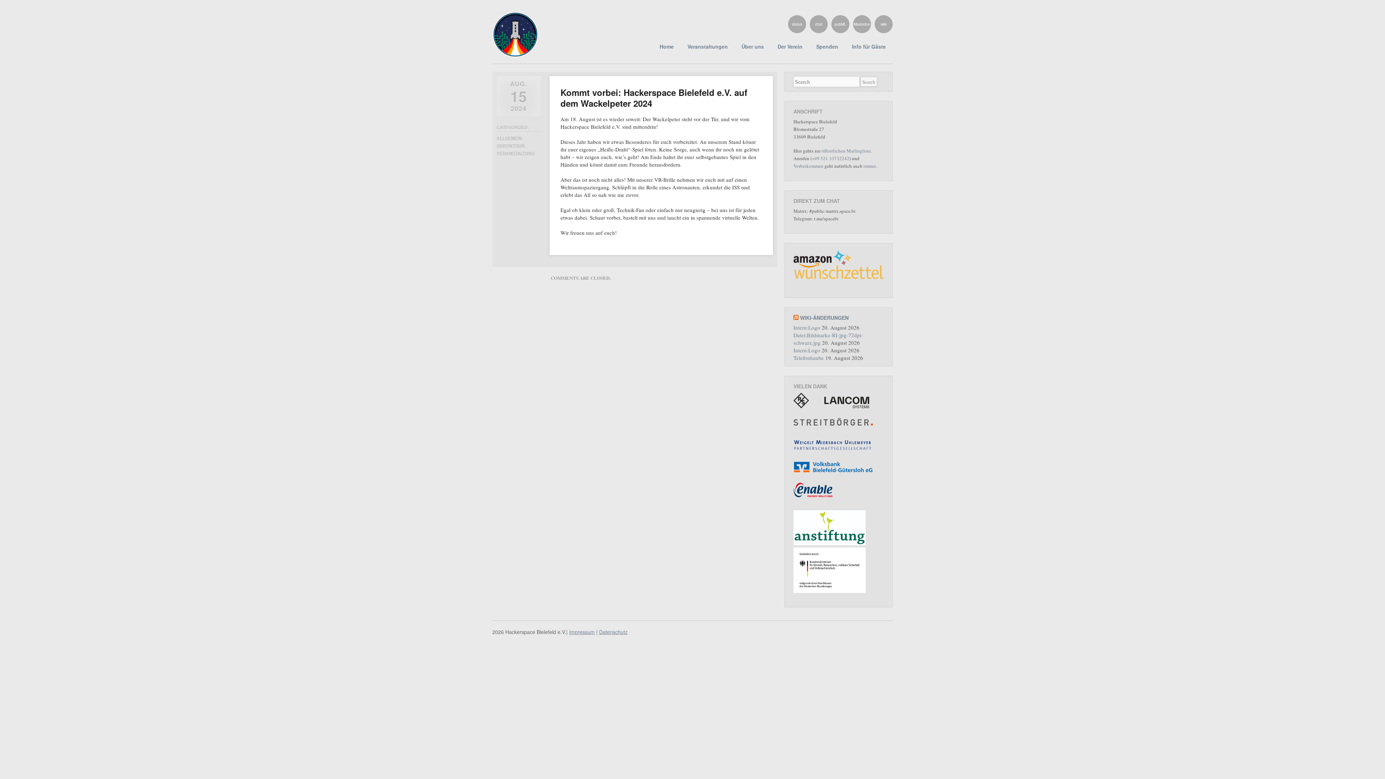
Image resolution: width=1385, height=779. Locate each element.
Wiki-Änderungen (824, 317)
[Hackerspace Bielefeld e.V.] (515, 53)
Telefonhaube (808, 357)
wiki (884, 24)
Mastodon (862, 24)
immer (869, 166)
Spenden (827, 46)
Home (667, 46)
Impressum (582, 631)
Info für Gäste (869, 46)
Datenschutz (613, 631)
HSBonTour (511, 145)
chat (818, 24)
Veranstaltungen (707, 46)
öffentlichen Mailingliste (846, 151)
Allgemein (509, 138)
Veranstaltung (516, 153)
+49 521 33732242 (830, 158)
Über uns (753, 46)
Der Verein (790, 46)
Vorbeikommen (808, 166)
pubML (840, 24)
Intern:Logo (806, 327)
